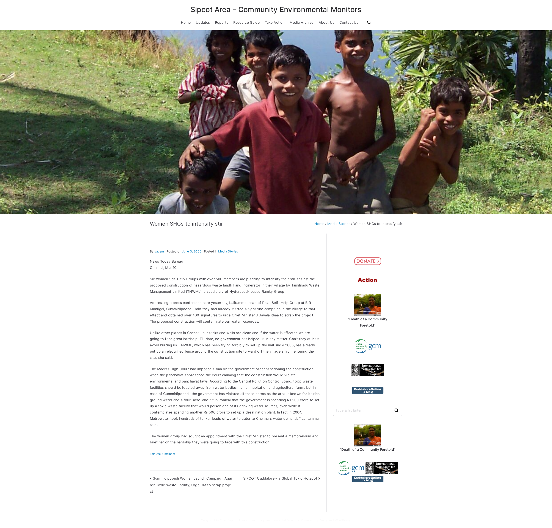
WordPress (342, 520)
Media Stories (228, 251)
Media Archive (301, 22)
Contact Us (348, 22)
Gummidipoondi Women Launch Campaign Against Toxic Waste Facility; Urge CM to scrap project (191, 485)
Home (186, 22)
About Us (326, 22)
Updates (203, 22)
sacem (159, 251)
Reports (221, 22)
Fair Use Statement (162, 453)
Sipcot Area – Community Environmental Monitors (276, 9)
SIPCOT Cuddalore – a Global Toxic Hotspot (280, 478)
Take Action (275, 22)
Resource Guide (246, 22)
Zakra (323, 520)
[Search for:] (367, 410)
